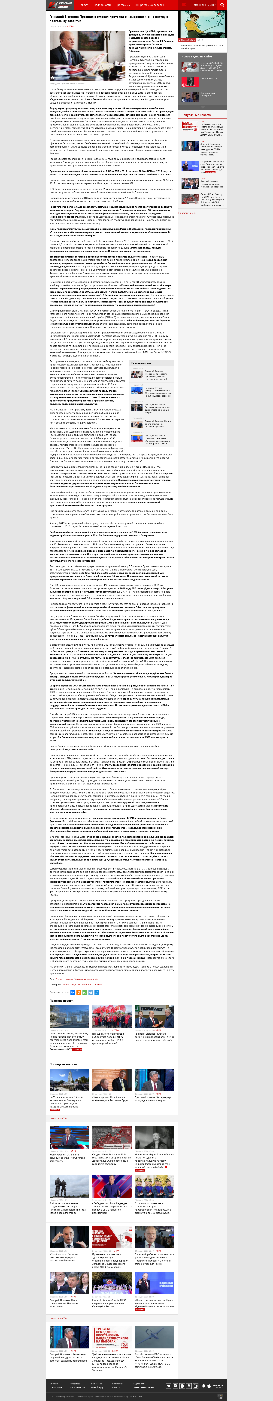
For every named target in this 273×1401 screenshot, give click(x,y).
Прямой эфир (97, 1387)
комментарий (91, 979)
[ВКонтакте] (72, 992)
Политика (98, 984)
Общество (75, 984)
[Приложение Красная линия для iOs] (209, 1386)
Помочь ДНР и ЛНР (203, 5)
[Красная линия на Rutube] (195, 1386)
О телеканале (56, 1387)
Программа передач (151, 5)
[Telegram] (90, 992)
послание (68, 979)
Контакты (54, 1384)
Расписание (96, 1384)
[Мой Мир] (96, 992)
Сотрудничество (77, 1387)
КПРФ (66, 984)
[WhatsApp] (84, 992)
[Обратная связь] (184, 5)
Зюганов (78, 979)
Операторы (75, 1384)
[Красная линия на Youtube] (189, 1386)
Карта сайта (137, 1397)
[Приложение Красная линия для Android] (203, 1386)
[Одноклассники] (78, 992)
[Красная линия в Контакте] (168, 1386)
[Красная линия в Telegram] (175, 1386)
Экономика (86, 984)
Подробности (102, 5)
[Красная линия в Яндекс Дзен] (182, 1386)
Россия (59, 979)
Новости (84, 5)
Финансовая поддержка (143, 1387)
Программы (122, 5)
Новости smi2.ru (58, 1118)
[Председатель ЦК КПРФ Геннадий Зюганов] (87, 56)
